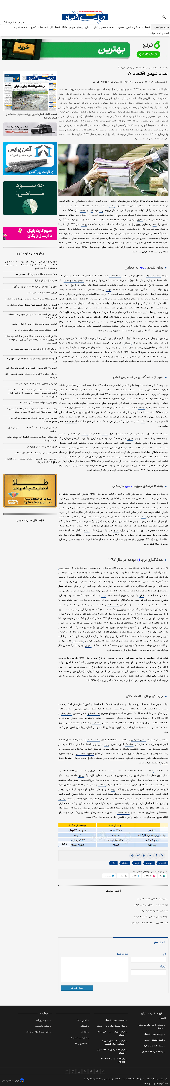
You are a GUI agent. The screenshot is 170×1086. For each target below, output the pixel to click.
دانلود (64, 844)
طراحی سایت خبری (12, 1080)
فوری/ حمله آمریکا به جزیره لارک (42, 292)
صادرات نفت (125, 443)
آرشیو (33, 27)
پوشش (62, 798)
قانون (135, 294)
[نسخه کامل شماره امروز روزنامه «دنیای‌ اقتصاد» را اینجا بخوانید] (30, 91)
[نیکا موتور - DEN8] (30, 129)
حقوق (140, 220)
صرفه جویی (143, 503)
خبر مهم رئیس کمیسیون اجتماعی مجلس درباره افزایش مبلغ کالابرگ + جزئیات (31, 460)
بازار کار (110, 771)
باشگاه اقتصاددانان (58, 27)
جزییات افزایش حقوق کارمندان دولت (151, 905)
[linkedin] (144, 855)
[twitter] (150, 855)
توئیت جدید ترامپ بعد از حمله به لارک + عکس (34, 324)
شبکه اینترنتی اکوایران (153, 1040)
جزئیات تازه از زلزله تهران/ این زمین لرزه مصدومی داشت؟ (33, 350)
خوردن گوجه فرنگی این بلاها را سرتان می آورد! (35, 286)
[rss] (85, 1071)
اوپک (104, 595)
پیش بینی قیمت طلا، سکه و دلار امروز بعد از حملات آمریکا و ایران (32, 316)
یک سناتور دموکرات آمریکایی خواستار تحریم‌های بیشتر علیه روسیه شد (32, 439)
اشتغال (150, 771)
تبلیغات (83, 1026)
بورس (121, 27)
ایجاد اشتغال (135, 709)
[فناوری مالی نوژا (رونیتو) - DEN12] (30, 490)
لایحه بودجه (114, 276)
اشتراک (84, 1032)
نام (164, 954)
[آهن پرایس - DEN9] (30, 158)
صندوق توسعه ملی (84, 753)
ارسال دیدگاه (77, 988)
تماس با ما (82, 1020)
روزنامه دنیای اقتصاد (153, 1034)
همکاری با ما (81, 1043)
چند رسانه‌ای (21, 27)
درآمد (136, 817)
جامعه (141, 407)
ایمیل (163, 966)
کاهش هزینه (93, 740)
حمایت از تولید (117, 758)
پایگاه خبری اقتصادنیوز (152, 1051)
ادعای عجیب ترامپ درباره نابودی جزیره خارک (36, 453)
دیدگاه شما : (122, 954)
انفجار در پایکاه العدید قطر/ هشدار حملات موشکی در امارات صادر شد (32, 306)
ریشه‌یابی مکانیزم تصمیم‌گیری (154, 911)
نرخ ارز (118, 215)
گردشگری (96, 723)
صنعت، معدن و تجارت (103, 27)
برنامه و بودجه (93, 229)
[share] (79, 1071)
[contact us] (73, 1071)
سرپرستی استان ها (78, 1037)
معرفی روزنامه (42, 1020)
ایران (142, 595)
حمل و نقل (66, 713)
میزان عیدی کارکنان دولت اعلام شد (152, 899)
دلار (99, 586)
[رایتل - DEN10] (30, 233)
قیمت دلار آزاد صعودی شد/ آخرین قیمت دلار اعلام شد (31, 368)
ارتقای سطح (135, 780)
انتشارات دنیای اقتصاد (115, 1020)
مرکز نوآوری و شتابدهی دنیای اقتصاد (111, 1033)
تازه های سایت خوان (30, 520)
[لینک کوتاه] (162, 855)
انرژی (131, 312)
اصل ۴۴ (129, 744)
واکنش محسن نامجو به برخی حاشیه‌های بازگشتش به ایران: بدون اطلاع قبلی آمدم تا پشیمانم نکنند (32, 410)
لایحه (142, 267)
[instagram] (102, 1071)
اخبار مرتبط (113, 891)
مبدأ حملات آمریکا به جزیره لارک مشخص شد (36, 274)
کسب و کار (163, 33)
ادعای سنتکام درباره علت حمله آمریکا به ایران (36, 330)
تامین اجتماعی (94, 794)
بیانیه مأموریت (42, 1026)
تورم (154, 224)
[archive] (67, 1071)
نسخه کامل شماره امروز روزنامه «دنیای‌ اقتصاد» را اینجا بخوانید (31, 116)
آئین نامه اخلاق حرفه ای (37, 1032)
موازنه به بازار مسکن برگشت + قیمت (151, 916)
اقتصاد (146, 27)
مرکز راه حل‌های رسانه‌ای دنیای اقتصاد (111, 1051)
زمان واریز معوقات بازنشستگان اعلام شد (38, 402)
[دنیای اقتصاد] (85, 17)
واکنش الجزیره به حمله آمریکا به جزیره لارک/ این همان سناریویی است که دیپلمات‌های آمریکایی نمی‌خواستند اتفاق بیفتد (31, 340)
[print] (132, 855)
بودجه (82, 210)
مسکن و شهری (133, 27)
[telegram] (138, 855)
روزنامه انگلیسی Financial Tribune (113, 1060)
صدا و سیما (136, 317)
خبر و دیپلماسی (161, 27)
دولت (113, 201)
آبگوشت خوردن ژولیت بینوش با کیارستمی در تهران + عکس (32, 360)
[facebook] (156, 855)
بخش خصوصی (82, 709)
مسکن (74, 718)
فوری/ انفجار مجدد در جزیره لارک (41, 446)
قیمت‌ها (43, 27)
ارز (92, 210)
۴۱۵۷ (157, 82)
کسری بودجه (71, 421)
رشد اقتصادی (93, 713)
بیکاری (81, 775)
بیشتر (152, 33)
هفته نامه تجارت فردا (153, 1046)
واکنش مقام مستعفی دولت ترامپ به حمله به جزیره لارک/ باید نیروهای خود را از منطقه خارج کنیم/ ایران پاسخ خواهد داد (32, 393)
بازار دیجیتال (82, 27)
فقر (114, 817)
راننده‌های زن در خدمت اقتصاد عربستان (149, 922)
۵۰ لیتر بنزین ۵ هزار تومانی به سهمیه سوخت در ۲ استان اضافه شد (33, 420)
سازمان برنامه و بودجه (143, 247)
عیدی (116, 530)
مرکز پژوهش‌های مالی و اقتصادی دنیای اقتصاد (113, 1042)
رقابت (106, 744)
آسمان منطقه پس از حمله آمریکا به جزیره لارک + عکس (31, 299)
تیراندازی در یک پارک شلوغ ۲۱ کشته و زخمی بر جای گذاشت (32, 429)
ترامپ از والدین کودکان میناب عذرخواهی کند (36, 383)
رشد (101, 210)
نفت (112, 206)
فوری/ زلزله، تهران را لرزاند (45, 280)
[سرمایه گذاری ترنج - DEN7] (85, 49)
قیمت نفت (64, 568)
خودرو (72, 27)
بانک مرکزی (78, 641)
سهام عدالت (123, 812)
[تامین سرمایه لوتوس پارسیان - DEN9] (30, 198)
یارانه (113, 789)
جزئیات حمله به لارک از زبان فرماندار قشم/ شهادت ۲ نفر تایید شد (31, 376)
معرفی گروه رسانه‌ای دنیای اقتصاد (150, 1027)
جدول (84, 434)
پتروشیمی (109, 718)
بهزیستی (86, 808)
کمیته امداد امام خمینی (110, 808)
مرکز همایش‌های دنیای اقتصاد (111, 1026)
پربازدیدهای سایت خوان (30, 253)
